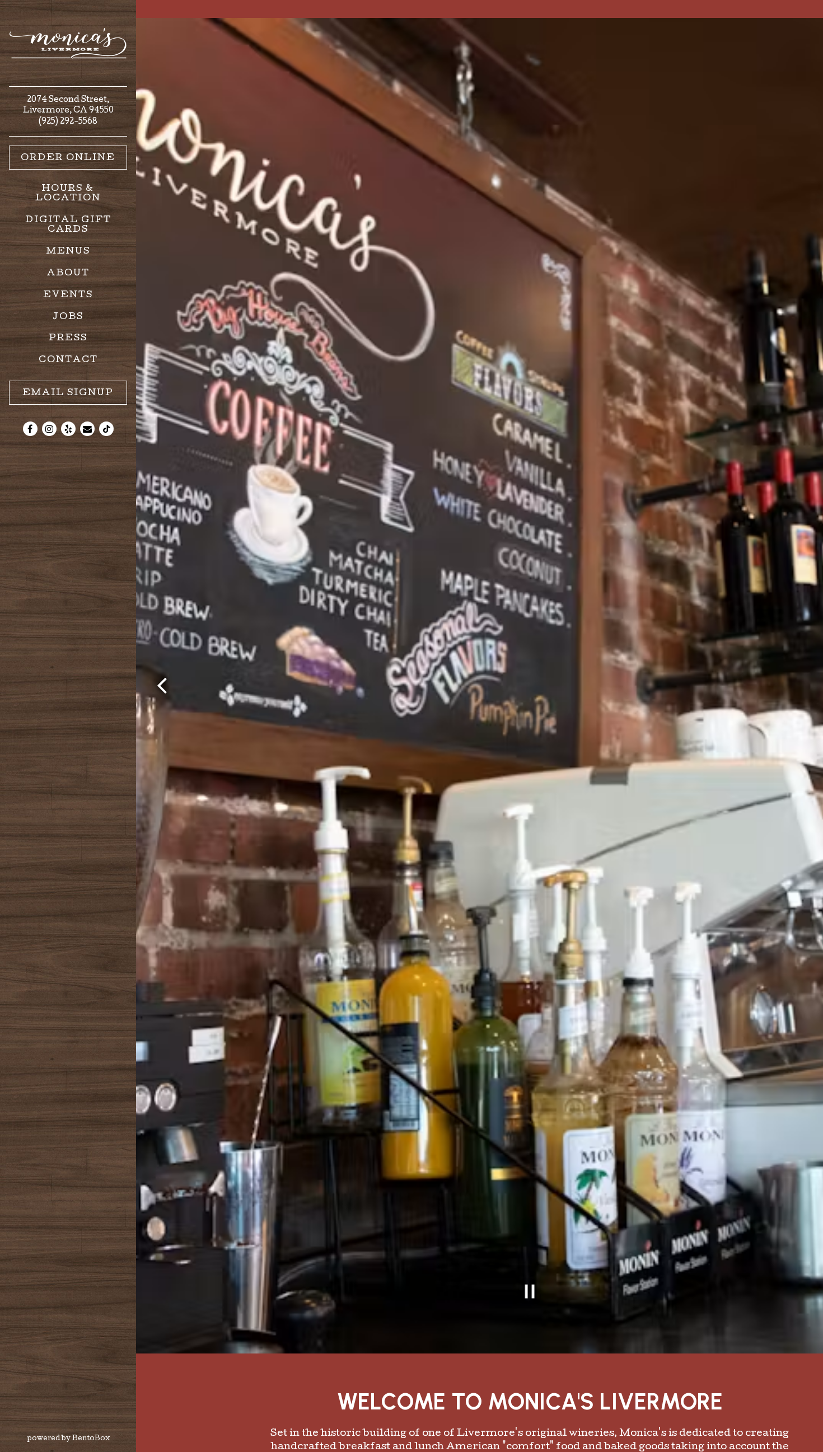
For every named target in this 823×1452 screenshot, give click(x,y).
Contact (68, 360)
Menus (68, 251)
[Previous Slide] (162, 685)
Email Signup (68, 393)
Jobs (68, 317)
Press (68, 338)
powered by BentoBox (81, 1438)
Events (68, 295)
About (68, 273)
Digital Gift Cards (76, 225)
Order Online (74, 158)
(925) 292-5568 (68, 122)
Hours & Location (68, 194)
